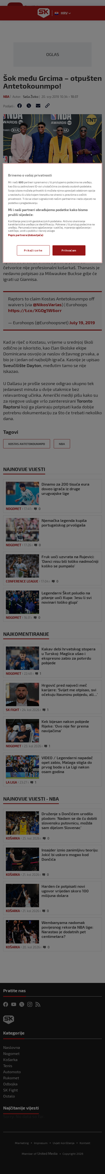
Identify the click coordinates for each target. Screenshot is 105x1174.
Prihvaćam (69, 250)
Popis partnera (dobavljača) (25, 234)
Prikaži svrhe (33, 250)
